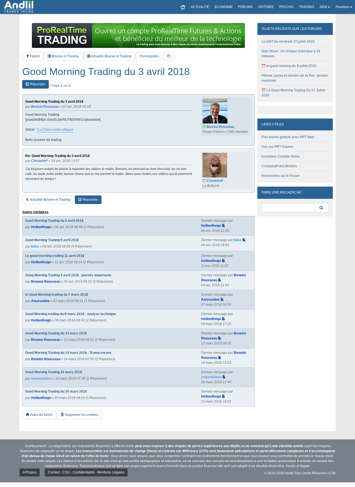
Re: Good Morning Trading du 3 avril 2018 (57, 156)
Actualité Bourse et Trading (110, 56)
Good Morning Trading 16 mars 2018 (53, 372)
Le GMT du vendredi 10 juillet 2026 (288, 41)
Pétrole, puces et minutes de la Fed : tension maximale (295, 78)
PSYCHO (286, 7)
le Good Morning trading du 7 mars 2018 (56, 295)
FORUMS (245, 7)
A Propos (29, 472)
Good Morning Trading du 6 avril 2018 (54, 221)
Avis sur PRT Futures (277, 147)
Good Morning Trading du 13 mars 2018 (56, 333)
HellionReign (41, 227)
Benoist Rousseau (45, 282)
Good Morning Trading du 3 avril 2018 (106, 71)
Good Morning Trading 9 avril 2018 (52, 240)
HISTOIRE (266, 7)
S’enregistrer (149, 56)
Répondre (37, 84)
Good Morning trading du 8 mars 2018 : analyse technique (70, 314)
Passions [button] (342, 7)
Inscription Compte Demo (281, 156)
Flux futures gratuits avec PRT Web (288, 137)
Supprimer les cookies (81, 415)
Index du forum (40, 415)
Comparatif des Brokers (279, 166)
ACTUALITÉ (200, 7)
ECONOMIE (224, 7)
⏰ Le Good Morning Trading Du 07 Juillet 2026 (293, 92)
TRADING (306, 7)
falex (35, 246)
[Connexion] (168, 56)
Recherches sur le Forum (281, 176)
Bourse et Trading (65, 56)
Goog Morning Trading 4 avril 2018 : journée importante (68, 275)
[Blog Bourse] (18, 7)
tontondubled (41, 378)
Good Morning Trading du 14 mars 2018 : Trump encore (68, 353)
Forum (34, 56)
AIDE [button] (323, 7)
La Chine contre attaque (55, 130)
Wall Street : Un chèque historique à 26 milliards (291, 53)
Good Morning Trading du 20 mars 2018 (56, 391)
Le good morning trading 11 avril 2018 (54, 256)
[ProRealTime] (138, 35)
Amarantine (40, 301)
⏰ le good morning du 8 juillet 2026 (289, 66)
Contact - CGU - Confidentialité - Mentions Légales (86, 472)
